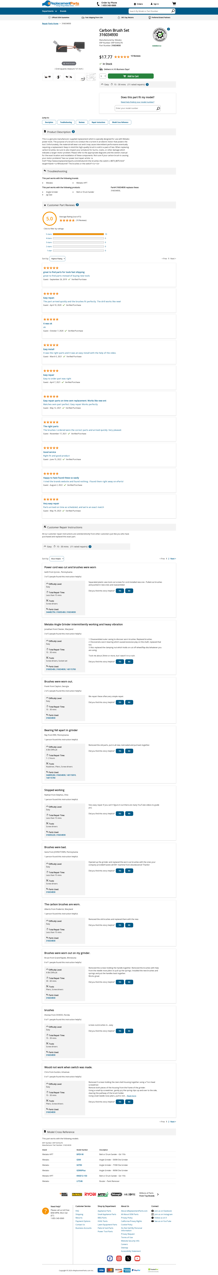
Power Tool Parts (105, 1231)
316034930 (71, 612)
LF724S (80, 1181)
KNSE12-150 (82, 1176)
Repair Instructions (98, 122)
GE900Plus (81, 1170)
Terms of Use (127, 1237)
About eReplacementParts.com (134, 1211)
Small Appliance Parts (107, 1214)
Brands (63, 11)
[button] (174, 4)
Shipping (79, 1214)
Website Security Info (130, 1241)
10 (76, 234)
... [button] (130, 1096)
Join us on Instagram (163, 1214)
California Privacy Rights (131, 1221)
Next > (173, 558)
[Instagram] (119, 1258)
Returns (79, 1217)
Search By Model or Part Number (144, 11)
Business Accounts (84, 1228)
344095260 (50, 775)
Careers (124, 1244)
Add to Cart (133, 76)
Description (49, 122)
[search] (173, 10)
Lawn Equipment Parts (107, 1224)
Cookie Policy (126, 1224)
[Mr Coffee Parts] (129, 1194)
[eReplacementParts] (60, 3)
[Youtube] (137, 1258)
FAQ (77, 1211)
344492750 (50, 612)
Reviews (82, 122)
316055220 (50, 835)
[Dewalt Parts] (77, 1194)
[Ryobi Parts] (90, 1194)
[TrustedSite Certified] (153, 1270)
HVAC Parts (103, 1221)
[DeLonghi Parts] (116, 1194)
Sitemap (124, 1247)
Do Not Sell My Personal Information (131, 1229)
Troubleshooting (66, 122)
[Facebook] (110, 1258)
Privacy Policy (127, 1217)
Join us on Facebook (163, 1211)
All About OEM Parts (129, 1214)
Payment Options (83, 1221)
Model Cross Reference (120, 122)
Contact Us (80, 1224)
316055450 (61, 612)
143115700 (71, 669)
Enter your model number (127, 108)
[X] (128, 1258)
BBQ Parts (102, 1217)
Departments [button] (48, 11)
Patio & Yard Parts (105, 1228)
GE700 (79, 1165)
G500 (79, 1159)
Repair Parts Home (50, 23)
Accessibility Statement (131, 1251)
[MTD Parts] (103, 1194)
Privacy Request (128, 1234)
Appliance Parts (104, 1211)
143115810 (71, 775)
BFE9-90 (80, 1154)
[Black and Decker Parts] (64, 1194)
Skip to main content (109, 18)
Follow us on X (160, 1217)
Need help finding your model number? (137, 102)
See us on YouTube (162, 1221)
